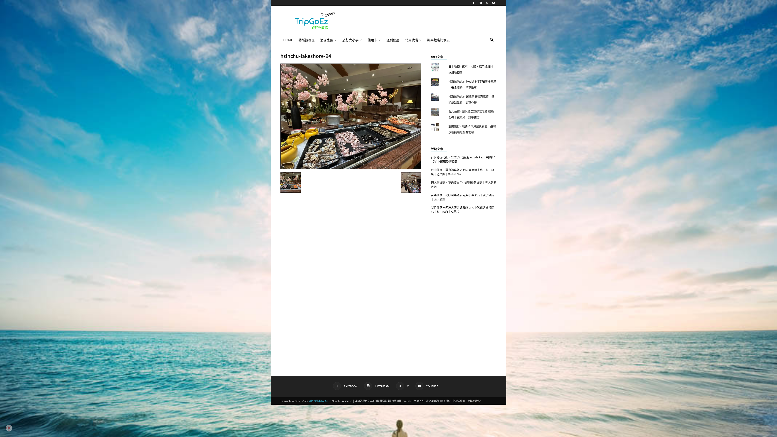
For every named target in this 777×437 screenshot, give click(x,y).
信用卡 (372, 40)
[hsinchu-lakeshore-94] (350, 168)
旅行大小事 (350, 40)
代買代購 (411, 40)
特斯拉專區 (306, 40)
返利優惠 (392, 40)
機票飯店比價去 (438, 40)
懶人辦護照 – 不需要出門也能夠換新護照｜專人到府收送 (463, 184)
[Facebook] (473, 3)
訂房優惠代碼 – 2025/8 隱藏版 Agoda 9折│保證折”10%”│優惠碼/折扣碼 (463, 159)
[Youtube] (493, 3)
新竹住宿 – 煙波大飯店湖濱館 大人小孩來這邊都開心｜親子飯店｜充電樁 (462, 209)
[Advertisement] (423, 20)
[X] (487, 3)
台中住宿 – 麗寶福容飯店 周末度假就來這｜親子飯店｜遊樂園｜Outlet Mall (462, 172)
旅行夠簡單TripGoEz (320, 401)
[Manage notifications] (9, 428)
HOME (288, 40)
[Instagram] (480, 3)
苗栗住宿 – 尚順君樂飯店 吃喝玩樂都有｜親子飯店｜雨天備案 (462, 197)
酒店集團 (326, 40)
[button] (492, 40)
